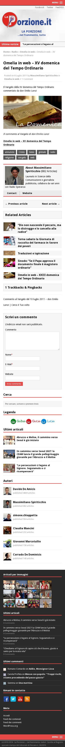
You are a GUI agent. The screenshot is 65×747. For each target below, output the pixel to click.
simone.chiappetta (25, 515)
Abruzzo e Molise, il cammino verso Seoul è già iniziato (29, 620)
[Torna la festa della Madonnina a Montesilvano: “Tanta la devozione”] (33, 596)
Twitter (50, 7)
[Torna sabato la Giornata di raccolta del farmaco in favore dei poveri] (9, 243)
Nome (8, 354)
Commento (10, 329)
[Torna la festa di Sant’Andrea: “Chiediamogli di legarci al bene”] (46, 596)
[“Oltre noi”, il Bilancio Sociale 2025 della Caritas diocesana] (33, 606)
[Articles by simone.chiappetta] (7, 519)
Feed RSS (60, 7)
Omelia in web (11, 79)
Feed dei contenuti (12, 719)
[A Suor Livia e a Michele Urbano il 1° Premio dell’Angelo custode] (21, 606)
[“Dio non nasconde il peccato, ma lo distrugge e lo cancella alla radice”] (9, 229)
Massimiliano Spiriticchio (44, 75)
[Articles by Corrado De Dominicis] (7, 558)
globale (42, 152)
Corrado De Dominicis (27, 554)
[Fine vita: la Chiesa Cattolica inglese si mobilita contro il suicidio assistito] (21, 596)
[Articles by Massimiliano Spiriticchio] (7, 506)
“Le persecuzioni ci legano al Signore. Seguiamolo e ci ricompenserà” (33, 468)
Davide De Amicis (24, 489)
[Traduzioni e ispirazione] (9, 253)
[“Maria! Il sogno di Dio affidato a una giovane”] (46, 606)
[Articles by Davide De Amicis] (7, 493)
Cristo (22, 152)
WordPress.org (10, 726)
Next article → (51, 203)
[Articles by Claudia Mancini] (7, 532)
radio (52, 152)
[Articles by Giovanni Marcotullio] (7, 545)
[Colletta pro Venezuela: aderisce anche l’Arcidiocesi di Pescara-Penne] (9, 596)
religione (9, 157)
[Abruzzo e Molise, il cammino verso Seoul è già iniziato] (9, 442)
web (32, 157)
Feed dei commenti (12, 722)
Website (27, 193)
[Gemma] (4, 683)
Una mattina (25, 683)
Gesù (31, 152)
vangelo (22, 157)
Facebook (39, 7)
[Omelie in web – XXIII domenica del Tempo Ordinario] (9, 277)
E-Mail (8, 364)
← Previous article (16, 203)
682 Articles (49, 171)
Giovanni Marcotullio (27, 541)
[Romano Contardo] (4, 669)
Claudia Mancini (23, 528)
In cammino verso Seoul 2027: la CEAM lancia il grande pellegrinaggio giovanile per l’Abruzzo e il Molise (38, 454)
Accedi (6, 715)
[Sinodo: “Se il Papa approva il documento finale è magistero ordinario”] (9, 265)
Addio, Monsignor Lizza (41, 669)
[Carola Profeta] (4, 674)
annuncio (9, 152)
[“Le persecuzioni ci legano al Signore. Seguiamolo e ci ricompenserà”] (9, 470)
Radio (15, 52)
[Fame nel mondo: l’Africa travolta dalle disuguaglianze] (9, 606)
